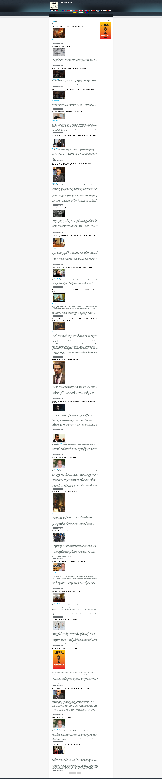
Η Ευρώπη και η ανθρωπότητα (61, 46)
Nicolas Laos (54, 183)
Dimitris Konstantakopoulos (57, 217)
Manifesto (85, 15)
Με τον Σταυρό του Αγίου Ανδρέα (61, 717)
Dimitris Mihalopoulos (56, 469)
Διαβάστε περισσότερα (58, 43)
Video (91, 15)
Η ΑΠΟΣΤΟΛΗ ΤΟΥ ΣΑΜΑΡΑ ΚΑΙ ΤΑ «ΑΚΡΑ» (65, 491)
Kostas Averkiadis (55, 412)
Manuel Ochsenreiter (55, 121)
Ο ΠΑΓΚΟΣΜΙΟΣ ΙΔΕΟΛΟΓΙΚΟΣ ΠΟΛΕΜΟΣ (64, 619)
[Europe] (50, 11)
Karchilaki (54, 248)
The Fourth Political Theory (69, 2)
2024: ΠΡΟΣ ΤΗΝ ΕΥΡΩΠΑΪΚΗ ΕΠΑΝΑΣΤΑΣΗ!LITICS (67, 26)
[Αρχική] (54, 9)
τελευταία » (79, 773)
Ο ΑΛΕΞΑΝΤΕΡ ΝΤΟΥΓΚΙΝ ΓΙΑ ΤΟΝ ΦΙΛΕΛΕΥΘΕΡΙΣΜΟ (68, 112)
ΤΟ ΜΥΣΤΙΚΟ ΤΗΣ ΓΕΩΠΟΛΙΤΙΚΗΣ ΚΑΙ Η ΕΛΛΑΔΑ (66, 744)
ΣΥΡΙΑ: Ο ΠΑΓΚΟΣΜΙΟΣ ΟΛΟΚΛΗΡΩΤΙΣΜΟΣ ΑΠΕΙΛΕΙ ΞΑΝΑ (69, 432)
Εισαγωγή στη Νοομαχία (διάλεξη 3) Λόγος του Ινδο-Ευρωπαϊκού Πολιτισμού (74, 89)
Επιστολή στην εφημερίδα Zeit (60, 208)
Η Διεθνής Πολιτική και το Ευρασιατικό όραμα (65, 531)
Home (52, 15)
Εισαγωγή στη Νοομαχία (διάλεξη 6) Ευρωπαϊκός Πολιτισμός (69, 68)
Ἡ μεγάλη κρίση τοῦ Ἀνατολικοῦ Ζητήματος (64, 457)
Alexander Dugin (55, 120)
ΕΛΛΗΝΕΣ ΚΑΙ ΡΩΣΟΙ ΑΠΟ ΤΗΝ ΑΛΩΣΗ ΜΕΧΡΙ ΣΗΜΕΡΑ (68, 561)
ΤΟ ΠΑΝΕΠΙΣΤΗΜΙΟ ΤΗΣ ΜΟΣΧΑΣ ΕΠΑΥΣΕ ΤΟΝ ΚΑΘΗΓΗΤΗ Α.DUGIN (72, 267)
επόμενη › (74, 773)
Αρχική (53, 21)
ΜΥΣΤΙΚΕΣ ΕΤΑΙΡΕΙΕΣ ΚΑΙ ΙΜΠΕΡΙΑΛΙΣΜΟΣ (65, 360)
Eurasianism (77, 15)
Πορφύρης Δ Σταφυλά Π (56, 278)
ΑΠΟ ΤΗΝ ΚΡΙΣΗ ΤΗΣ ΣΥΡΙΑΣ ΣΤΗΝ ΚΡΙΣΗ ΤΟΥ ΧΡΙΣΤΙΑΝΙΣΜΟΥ (71, 688)
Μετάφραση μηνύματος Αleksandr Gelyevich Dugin (66, 591)
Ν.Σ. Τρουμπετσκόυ (55, 56)
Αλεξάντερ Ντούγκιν (55, 39)
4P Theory (58, 15)
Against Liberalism (67, 15)
